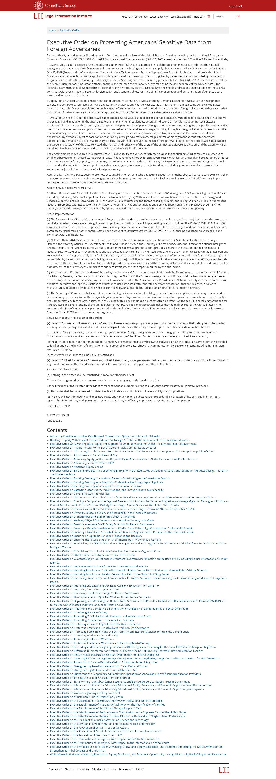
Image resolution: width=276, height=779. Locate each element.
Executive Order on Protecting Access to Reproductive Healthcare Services (95, 624)
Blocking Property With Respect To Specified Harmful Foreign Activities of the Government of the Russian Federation (120, 440)
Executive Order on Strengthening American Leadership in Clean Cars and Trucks (98, 666)
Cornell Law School (59, 5)
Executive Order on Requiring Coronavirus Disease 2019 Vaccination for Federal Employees (105, 654)
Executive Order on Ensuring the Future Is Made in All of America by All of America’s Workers (105, 539)
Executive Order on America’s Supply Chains (76, 467)
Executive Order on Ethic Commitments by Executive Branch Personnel (92, 555)
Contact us (83, 769)
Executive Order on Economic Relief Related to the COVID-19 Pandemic (92, 516)
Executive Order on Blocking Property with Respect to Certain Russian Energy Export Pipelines (106, 482)
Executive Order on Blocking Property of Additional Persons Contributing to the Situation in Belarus (110, 478)
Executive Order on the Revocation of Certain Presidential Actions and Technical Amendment (105, 731)
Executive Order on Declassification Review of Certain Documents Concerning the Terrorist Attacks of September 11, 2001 (123, 509)
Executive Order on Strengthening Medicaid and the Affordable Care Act (93, 670)
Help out (198, 16)
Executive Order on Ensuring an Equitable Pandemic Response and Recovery (96, 536)
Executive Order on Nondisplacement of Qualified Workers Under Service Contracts (100, 597)
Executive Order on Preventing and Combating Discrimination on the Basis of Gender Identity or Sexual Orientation (119, 608)
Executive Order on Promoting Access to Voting (78, 612)
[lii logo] (63, 16)
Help (113, 769)
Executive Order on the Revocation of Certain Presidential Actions (89, 727)
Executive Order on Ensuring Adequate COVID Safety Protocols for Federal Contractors (102, 524)
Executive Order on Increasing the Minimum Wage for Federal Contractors (94, 593)
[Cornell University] (38, 5)
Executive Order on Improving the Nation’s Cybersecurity (84, 589)
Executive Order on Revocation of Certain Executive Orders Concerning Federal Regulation (104, 662)
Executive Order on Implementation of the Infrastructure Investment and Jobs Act (99, 566)
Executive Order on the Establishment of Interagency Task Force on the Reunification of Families (107, 704)
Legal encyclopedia (181, 16)
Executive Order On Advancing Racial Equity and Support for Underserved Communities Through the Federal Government (123, 444)
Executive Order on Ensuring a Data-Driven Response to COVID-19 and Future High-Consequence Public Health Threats (121, 528)
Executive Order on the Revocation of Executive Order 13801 (86, 735)
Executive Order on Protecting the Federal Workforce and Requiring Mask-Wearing (99, 643)
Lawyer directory (159, 16)
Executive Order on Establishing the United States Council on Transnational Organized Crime (105, 551)
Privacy (140, 769)
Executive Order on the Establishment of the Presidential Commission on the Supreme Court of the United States (118, 712)
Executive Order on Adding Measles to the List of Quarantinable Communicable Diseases (103, 447)
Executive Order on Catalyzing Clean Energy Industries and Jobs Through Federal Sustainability (106, 490)
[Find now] (239, 16)
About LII (126, 16)
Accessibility (55, 769)
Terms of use (126, 769)
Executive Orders (70, 30)
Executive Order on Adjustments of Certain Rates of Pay (83, 455)
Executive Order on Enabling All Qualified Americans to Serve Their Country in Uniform (102, 520)
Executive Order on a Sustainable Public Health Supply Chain (86, 697)
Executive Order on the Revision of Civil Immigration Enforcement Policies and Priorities (102, 723)
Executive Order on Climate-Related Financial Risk (79, 493)
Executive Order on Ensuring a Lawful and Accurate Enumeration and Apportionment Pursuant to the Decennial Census (122, 532)
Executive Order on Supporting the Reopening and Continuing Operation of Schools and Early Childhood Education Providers (125, 674)
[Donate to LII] (209, 16)
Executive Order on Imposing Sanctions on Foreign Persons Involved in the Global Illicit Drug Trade (109, 574)
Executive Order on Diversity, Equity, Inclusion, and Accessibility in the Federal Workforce (103, 513)
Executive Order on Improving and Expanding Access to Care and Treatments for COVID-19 (104, 585)
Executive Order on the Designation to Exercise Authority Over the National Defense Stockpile (106, 700)
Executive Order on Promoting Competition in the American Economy (92, 620)
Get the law (140, 16)
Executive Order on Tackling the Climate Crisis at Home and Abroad (90, 677)
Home (52, 30)
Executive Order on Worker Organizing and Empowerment (85, 693)
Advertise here (100, 769)
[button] (239, 16)
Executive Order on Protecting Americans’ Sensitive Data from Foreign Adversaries (99, 628)
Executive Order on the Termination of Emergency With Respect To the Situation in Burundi (104, 739)
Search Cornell (235, 6)
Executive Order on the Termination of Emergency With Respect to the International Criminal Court (109, 743)
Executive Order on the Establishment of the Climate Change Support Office (95, 708)
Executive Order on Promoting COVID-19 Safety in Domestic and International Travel (100, 616)
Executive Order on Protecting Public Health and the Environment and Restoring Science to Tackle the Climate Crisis (119, 631)
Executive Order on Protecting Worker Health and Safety (84, 635)
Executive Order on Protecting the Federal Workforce (82, 639)
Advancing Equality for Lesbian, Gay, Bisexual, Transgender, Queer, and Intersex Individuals (104, 436)
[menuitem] (126, 17)
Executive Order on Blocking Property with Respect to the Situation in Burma (96, 486)
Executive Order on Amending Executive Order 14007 (82, 463)
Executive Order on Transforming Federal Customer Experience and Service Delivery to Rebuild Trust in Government (120, 681)
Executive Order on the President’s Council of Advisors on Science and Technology (99, 720)
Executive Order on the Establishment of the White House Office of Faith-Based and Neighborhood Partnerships (117, 716)
